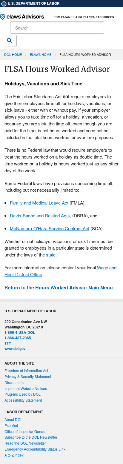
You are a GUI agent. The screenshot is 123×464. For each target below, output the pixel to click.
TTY (7, 343)
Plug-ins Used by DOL (22, 394)
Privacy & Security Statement (27, 376)
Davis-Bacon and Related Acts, (40, 215)
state (51, 254)
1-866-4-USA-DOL (19, 332)
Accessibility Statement (23, 399)
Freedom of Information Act (26, 370)
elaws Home (40, 54)
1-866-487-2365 (17, 337)
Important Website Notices (25, 388)
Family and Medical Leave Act (39, 202)
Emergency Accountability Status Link (34, 448)
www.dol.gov (15, 348)
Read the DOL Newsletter (25, 442)
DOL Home (13, 54)
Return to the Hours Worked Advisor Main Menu (58, 287)
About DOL (13, 419)
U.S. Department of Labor (33, 3)
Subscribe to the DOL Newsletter (30, 437)
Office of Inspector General (25, 431)
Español (11, 425)
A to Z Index (14, 454)
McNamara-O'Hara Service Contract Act (49, 228)
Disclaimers (14, 382)
